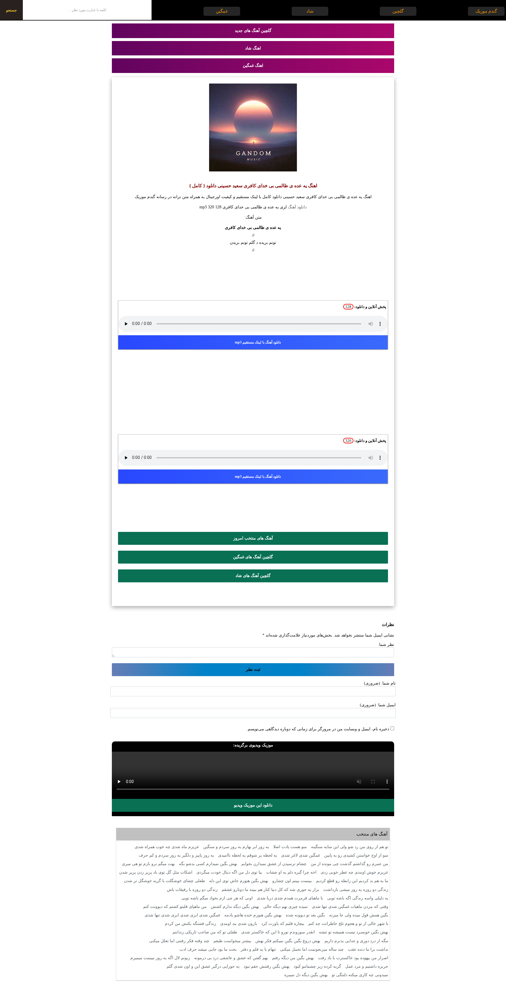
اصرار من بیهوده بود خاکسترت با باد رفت (353, 958)
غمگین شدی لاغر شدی (300, 855)
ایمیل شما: (386, 705)
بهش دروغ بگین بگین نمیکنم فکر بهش (287, 941)
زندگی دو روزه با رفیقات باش (192, 889)
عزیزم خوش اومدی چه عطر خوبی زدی (354, 872)
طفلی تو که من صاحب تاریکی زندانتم (204, 932)
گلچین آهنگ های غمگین (253, 557)
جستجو (11, 10)
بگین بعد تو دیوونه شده (305, 915)
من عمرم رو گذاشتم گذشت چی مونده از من (349, 864)
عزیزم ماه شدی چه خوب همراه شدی (167, 847)
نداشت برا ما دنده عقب (368, 949)
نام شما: (388, 683)
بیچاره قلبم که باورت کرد (282, 923)
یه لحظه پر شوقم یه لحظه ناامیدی (247, 855)
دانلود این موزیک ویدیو (253, 805)
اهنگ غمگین (253, 65)
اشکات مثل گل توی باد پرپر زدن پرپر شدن (155, 872)
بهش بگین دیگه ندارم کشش (235, 906)
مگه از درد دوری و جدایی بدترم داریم (356, 941)
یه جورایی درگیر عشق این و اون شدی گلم (203, 966)
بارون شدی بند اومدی (238, 923)
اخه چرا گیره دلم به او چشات (291, 872)
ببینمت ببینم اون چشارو (292, 881)
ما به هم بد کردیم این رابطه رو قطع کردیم (352, 881)
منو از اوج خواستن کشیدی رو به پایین (356, 855)
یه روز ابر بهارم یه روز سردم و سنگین (236, 847)
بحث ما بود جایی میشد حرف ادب (208, 949)
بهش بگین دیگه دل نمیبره (306, 975)
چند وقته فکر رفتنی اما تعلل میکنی (179, 941)
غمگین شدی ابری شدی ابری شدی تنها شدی (182, 915)
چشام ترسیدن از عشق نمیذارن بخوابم (274, 864)
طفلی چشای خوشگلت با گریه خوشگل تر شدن (164, 881)
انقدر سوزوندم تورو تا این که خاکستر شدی (278, 932)
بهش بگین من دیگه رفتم (293, 958)
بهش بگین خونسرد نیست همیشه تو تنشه (353, 932)
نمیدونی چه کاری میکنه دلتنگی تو (360, 975)
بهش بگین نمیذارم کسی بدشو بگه (208, 864)
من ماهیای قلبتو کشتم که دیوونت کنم (175, 906)
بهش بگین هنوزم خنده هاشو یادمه (253, 915)
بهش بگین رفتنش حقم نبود (267, 966)
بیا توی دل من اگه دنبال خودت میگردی (229, 872)
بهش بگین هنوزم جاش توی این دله (238, 881)
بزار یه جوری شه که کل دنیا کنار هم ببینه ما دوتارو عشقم (270, 889)
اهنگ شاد (253, 48)
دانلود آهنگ (297, 207)
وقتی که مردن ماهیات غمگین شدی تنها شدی (350, 906)
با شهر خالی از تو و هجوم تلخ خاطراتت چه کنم (348, 923)
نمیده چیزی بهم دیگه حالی (285, 906)
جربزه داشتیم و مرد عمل (366, 966)
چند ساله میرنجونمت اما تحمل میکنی (312, 949)
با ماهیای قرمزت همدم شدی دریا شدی (290, 898)
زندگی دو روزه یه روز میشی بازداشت (355, 889)
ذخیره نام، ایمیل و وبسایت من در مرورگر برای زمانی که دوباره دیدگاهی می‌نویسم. (318, 729)
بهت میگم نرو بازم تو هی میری (148, 864)
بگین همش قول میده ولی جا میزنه (358, 915)
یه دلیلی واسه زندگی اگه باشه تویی (357, 898)
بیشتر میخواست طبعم (232, 941)
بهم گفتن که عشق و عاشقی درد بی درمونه (231, 958)
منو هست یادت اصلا (290, 847)
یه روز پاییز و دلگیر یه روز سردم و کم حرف (176, 855)
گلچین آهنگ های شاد (253, 576)
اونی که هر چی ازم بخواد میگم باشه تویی (217, 898)
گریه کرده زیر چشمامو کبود (317, 966)
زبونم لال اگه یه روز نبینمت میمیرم (160, 958)
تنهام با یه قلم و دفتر (258, 949)
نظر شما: (386, 644)
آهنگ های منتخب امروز (253, 538)
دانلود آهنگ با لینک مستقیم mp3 (258, 342)
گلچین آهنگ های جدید (253, 30)
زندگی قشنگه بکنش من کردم (190, 923)
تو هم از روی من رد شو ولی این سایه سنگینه (349, 847)
